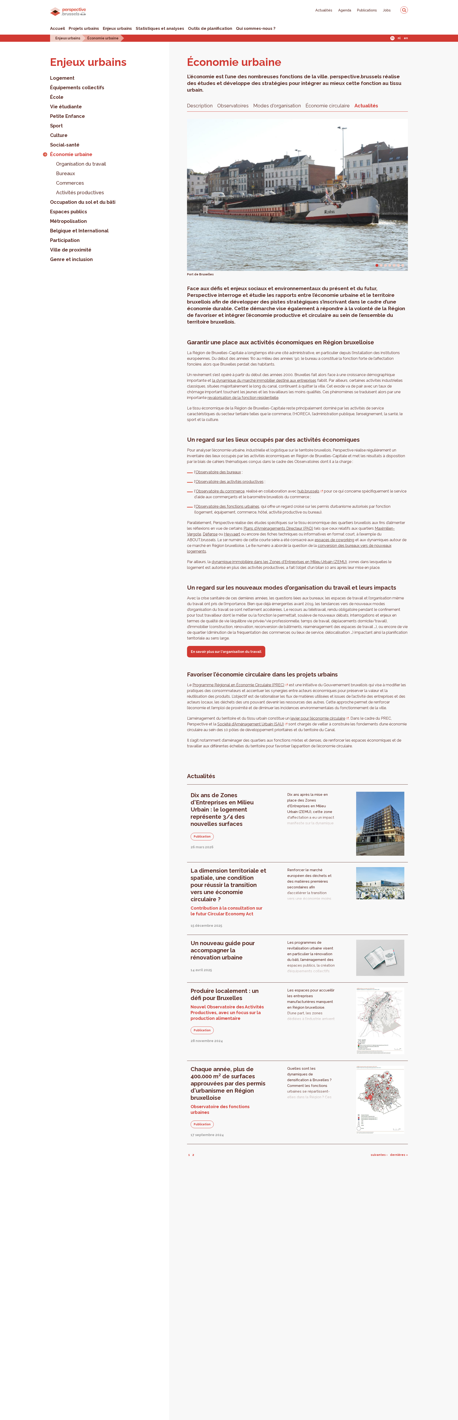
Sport (56, 126)
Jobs (387, 10)
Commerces (70, 183)
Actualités (323, 10)
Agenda (344, 10)
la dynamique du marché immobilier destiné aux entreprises (264, 380)
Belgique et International (79, 231)
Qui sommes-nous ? (256, 28)
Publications (367, 10)
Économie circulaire (328, 106)
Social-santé (64, 145)
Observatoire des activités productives (230, 481)
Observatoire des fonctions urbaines (227, 506)
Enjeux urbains (117, 28)
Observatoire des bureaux (218, 472)
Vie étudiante (66, 107)
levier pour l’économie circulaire (318, 718)
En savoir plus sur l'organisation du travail (226, 652)
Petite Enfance (67, 116)
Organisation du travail (81, 164)
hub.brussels (308, 491)
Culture (59, 135)
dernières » (399, 1155)
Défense (210, 534)
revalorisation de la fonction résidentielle (243, 397)
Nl (399, 38)
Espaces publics (68, 212)
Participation (65, 240)
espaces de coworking (334, 540)
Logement (62, 78)
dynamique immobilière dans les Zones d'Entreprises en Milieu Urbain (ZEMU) (279, 562)
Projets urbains (84, 28)
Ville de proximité (70, 250)
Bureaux (65, 173)
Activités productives (80, 192)
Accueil (57, 28)
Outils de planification (210, 28)
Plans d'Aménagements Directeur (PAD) (278, 528)
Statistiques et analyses (160, 28)
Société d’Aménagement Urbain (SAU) (250, 724)
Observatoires (233, 106)
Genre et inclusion (71, 259)
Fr (392, 38)
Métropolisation (68, 221)
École (56, 97)
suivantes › (379, 1155)
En (406, 38)
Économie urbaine (103, 38)
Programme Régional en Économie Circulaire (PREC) (238, 685)
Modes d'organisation (277, 106)
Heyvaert (232, 534)
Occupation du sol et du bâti (82, 202)
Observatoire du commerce (220, 491)
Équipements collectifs (77, 87)
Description (200, 106)
